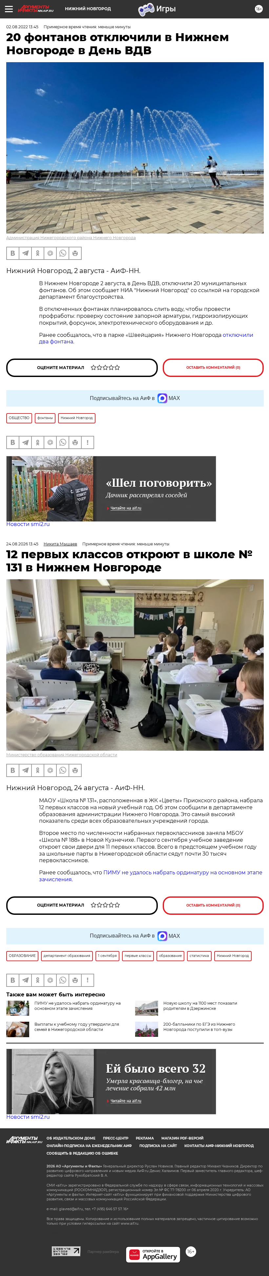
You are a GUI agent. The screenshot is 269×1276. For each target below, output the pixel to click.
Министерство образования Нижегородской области (61, 754)
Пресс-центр (115, 1138)
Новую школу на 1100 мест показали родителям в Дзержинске (200, 1006)
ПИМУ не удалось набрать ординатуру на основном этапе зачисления (77, 1006)
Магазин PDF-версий (182, 1138)
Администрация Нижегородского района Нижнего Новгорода (71, 237)
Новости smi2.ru (28, 524)
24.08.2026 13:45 (22, 543)
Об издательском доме (71, 1138)
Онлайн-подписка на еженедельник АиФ (89, 1146)
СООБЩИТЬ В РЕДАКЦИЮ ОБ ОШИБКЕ (82, 1153)
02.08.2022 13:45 (22, 26)
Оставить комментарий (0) (213, 367)
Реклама (145, 1138)
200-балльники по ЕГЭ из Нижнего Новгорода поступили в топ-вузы (199, 1027)
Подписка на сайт (158, 1146)
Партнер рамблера (103, 1252)
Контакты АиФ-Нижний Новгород (219, 1146)
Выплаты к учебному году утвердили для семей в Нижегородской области (76, 1027)
